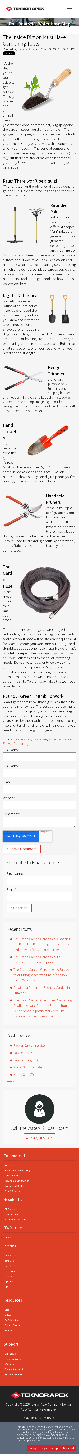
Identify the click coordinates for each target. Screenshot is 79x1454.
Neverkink (10, 1271)
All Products (10, 1165)
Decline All (68, 1448)
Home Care (23, 1074)
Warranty (9, 1364)
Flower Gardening (15, 743)
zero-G (8, 1265)
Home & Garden (12, 1214)
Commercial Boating (15, 1185)
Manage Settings (38, 1448)
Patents (8, 1330)
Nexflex (8, 1276)
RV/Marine (13, 1227)
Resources (13, 1300)
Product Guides (12, 1325)
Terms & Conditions (14, 1374)
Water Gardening (60, 739)
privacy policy (42, 1429)
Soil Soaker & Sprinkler (15, 1219)
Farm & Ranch (12, 1175)
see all (11, 1081)
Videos (8, 1314)
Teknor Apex (26, 49)
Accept (54, 1448)
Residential (14, 1199)
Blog (7, 1309)
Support (11, 1344)
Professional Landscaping (17, 1170)
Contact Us (10, 1353)
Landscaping (22, 739)
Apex (7, 1286)
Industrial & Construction (17, 1180)
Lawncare (40, 739)
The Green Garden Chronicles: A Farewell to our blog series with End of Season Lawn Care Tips (42, 974)
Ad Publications (12, 1320)
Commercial (14, 1155)
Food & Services (12, 1191)
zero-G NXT (10, 1260)
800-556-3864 (49, 1409)
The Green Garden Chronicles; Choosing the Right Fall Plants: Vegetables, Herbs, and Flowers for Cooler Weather (42, 944)
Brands (10, 1246)
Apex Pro (9, 1281)
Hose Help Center (13, 1358)
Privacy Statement (14, 1369)
